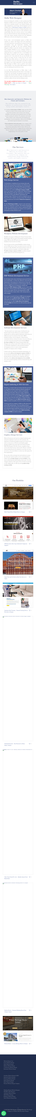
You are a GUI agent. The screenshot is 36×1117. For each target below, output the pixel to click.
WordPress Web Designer (9, 1091)
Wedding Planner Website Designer (12, 1090)
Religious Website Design (9, 1096)
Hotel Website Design (9, 1082)
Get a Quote (12, 84)
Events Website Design (9, 1062)
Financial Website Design (9, 1078)
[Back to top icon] (18, 1108)
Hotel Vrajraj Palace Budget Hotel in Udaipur (14, 512)
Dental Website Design (9, 1080)
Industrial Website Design (9, 1077)
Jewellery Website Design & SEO (11, 1075)
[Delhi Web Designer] (18, 2)
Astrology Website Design (10, 1093)
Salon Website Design (9, 1064)
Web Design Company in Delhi (19, 27)
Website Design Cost (8, 1061)
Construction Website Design (10, 1067)
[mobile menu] (33, 2)
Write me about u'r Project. (19, 83)
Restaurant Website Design (10, 1069)
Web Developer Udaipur (23, 1111)
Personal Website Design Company (12, 1083)
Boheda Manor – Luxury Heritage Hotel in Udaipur (16, 1043)
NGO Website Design (8, 1095)
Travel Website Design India (10, 1098)
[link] (18, 139)
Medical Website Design (9, 1066)
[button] (3, 1113)
